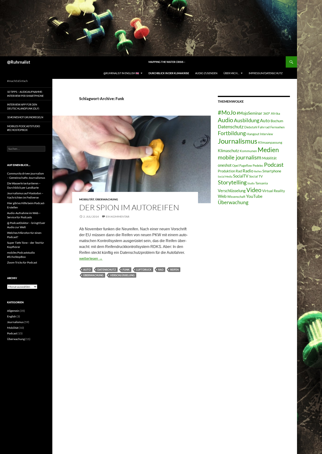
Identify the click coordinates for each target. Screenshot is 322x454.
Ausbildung (246, 120)
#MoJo (227, 112)
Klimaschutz (228, 150)
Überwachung (106, 199)
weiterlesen (91, 258)
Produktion (226, 171)
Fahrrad (264, 127)
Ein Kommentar (117, 216)
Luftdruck (144, 269)
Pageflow (245, 165)
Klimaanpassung (270, 142)
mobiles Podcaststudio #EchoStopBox (23, 128)
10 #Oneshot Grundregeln (25, 117)
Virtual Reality (273, 191)
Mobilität (86, 199)
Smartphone (271, 171)
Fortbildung (232, 133)
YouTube (254, 196)
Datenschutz (106, 269)
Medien (268, 150)
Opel (235, 165)
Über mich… (231, 73)
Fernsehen (277, 127)
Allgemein (13, 310)
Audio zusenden (206, 73)
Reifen (174, 269)
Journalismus (237, 141)
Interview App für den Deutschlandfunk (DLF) (23, 106)
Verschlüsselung (122, 275)
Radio (248, 170)
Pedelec (258, 165)
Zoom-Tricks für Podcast (22, 262)
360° (266, 113)
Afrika (275, 113)
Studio (251, 183)
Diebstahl (250, 127)
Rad (161, 269)
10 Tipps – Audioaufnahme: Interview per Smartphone (25, 93)
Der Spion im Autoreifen (129, 207)
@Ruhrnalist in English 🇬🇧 (121, 73)
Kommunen (248, 151)
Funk (126, 269)
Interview (266, 134)
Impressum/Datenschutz (266, 73)
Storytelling (232, 182)
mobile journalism (239, 157)
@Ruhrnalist (18, 62)
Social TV (256, 176)
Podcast (274, 164)
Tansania (261, 183)
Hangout (253, 134)
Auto (87, 269)
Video (253, 189)
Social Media (225, 176)
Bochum (277, 121)
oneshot (224, 165)
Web (222, 196)
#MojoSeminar (249, 113)
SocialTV (240, 176)
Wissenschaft (236, 197)
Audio (225, 120)
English (11, 316)
